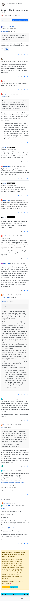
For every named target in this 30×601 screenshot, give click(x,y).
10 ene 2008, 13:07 (11, 28)
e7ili (4, 399)
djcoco (4, 147)
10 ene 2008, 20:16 (16, 399)
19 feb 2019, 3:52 (20, 505)
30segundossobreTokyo (9, 26)
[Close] (27, 552)
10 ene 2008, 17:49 (17, 235)
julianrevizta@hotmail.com (9, 528)
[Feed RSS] (19, 15)
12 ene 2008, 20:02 (16, 470)
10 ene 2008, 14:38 (20, 200)
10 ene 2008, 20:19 (16, 424)
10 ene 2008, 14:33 (11, 185)
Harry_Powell (6, 94)
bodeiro (5, 235)
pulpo (4, 81)
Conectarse (14, 587)
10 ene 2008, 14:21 (20, 94)
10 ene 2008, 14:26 (11, 149)
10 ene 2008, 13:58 (16, 81)
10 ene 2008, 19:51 (20, 263)
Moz (4, 294)
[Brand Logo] (4, 4)
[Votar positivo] (18, 54)
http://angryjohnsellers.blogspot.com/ (12, 482)
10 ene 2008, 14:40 (11, 219)
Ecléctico (5, 59)
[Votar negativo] (24, 54)
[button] (2, 598)
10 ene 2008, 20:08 (16, 294)
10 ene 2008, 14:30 (20, 166)
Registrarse (6, 587)
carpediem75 (6, 505)
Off (2, 15)
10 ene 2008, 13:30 (18, 59)
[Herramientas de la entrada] (27, 54)
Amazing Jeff (6, 263)
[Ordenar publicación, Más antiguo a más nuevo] (3, 20)
